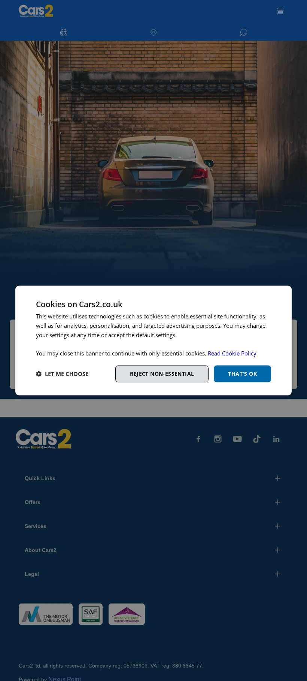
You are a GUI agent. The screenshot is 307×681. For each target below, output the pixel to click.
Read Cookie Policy (232, 353)
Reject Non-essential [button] (162, 373)
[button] (62, 374)
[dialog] (153, 341)
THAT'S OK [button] (242, 373)
